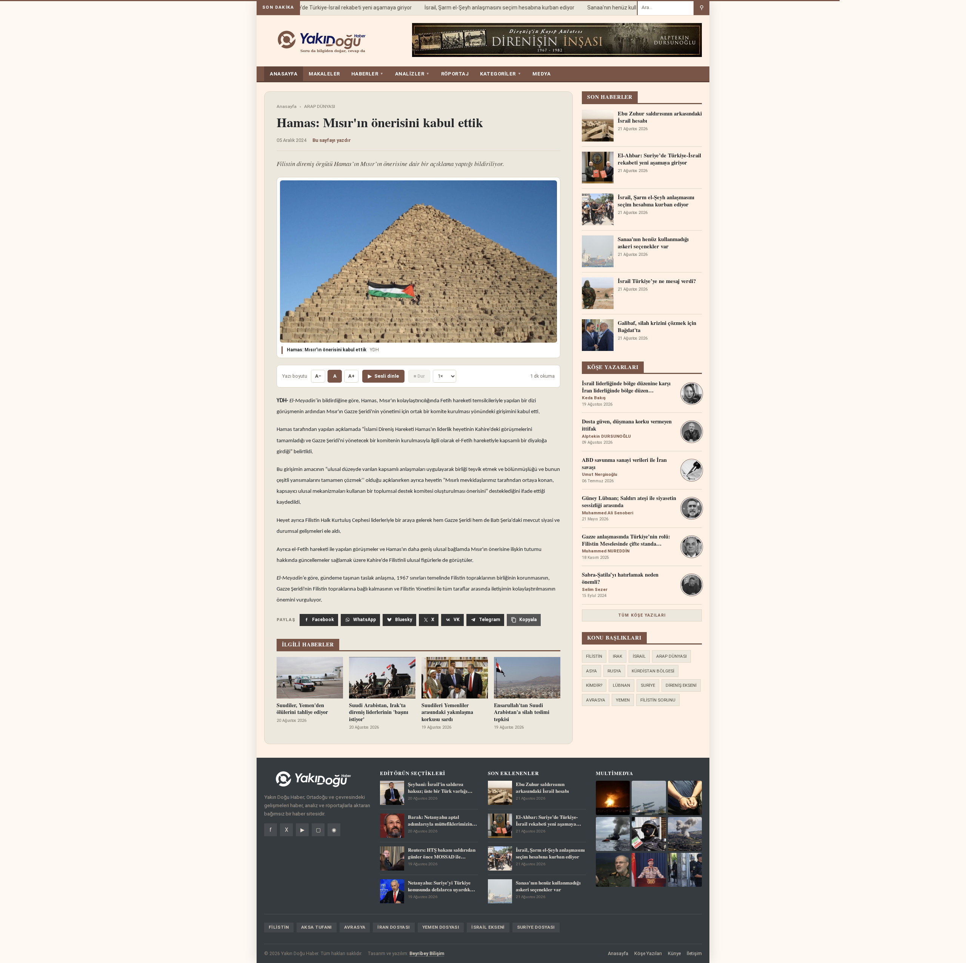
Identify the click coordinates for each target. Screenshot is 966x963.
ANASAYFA (283, 74)
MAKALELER (324, 74)
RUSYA (614, 671)
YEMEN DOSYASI (441, 927)
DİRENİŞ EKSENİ (681, 685)
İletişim (694, 953)
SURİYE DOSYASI (536, 927)
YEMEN (623, 700)
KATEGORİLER (500, 74)
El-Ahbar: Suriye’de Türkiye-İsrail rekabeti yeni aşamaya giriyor (326, 8)
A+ (351, 376)
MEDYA (541, 74)
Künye (674, 953)
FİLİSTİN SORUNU (657, 700)
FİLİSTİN (594, 656)
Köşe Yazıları (648, 953)
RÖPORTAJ (455, 74)
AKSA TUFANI (316, 927)
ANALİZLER (412, 74)
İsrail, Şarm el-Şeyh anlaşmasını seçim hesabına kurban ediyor (488, 8)
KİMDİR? (594, 685)
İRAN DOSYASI (393, 927)
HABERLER (367, 74)
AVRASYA (595, 700)
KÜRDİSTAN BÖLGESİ (653, 671)
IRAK (617, 656)
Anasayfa (287, 106)
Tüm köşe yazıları (642, 615)
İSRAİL (639, 656)
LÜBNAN (621, 685)
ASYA (591, 671)
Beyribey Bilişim (426, 953)
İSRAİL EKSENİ (488, 927)
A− (318, 376)
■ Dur (419, 376)
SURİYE (648, 685)
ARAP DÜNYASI (319, 106)
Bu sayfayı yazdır (331, 140)
